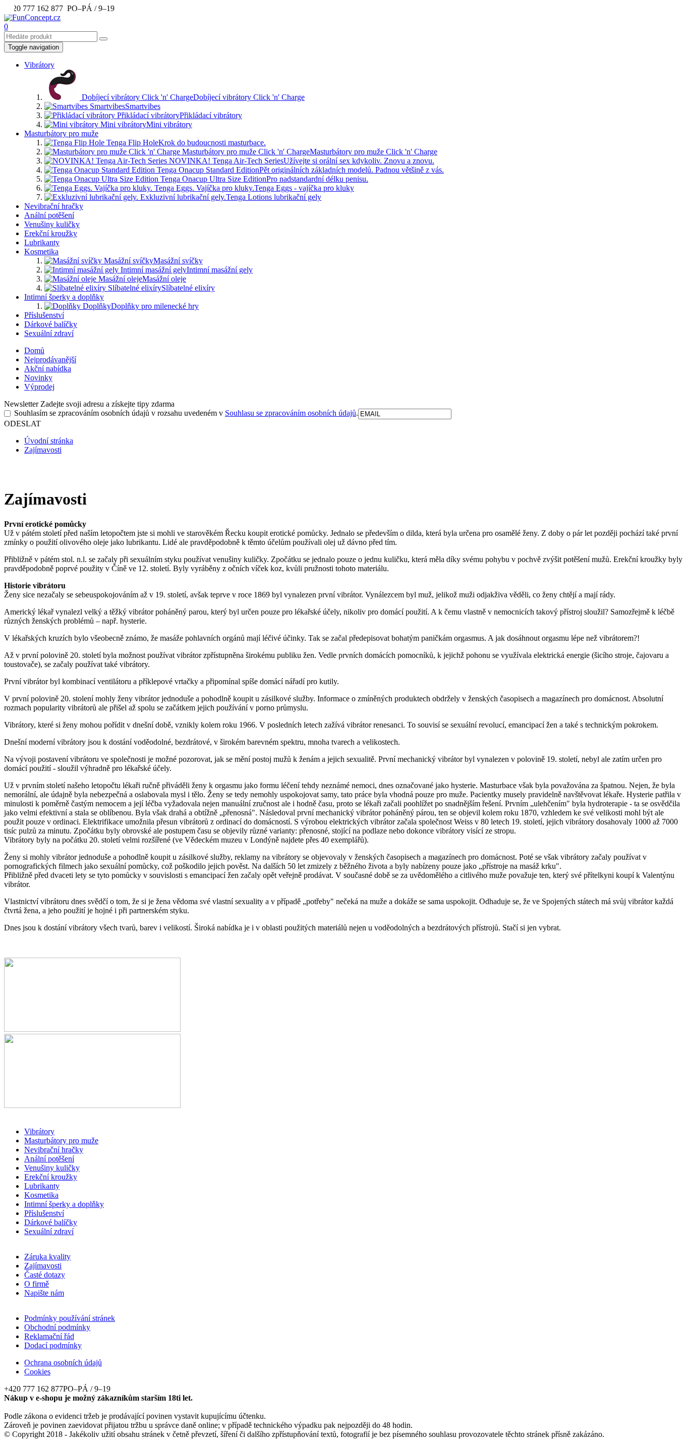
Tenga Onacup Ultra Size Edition (263, 179)
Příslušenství (44, 315)
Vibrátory (39, 65)
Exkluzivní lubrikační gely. (229, 197)
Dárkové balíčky (50, 324)
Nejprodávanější (50, 359)
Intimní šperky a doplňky (64, 297)
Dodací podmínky (53, 1345)
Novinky (38, 377)
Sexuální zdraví (49, 333)
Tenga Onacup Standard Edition (299, 169)
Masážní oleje (141, 278)
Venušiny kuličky (52, 224)
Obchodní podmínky (57, 1327)
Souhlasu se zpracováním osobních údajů (290, 413)
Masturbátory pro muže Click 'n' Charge (308, 151)
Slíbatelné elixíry (160, 288)
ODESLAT (22, 423)
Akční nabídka (47, 368)
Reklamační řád (49, 1336)
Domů (34, 350)
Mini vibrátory (145, 124)
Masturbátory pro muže (61, 133)
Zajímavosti (43, 450)
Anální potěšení (49, 215)
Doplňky (140, 306)
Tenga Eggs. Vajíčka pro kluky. (253, 188)
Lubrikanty (42, 242)
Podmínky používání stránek (69, 1318)
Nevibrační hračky (53, 206)
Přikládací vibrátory (178, 115)
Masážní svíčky (152, 260)
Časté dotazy (44, 1274)
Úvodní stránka (48, 440)
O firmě (36, 1284)
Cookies (37, 1371)
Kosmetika (41, 251)
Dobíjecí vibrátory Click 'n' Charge (192, 97)
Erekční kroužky (50, 233)
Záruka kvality (47, 1256)
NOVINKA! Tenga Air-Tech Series (300, 160)
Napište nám (44, 1293)
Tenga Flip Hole (185, 142)
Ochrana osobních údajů (63, 1362)
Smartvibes (124, 106)
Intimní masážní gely (186, 269)
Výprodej (39, 386)
